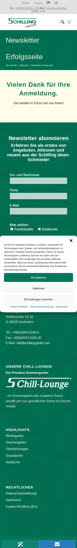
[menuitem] (25, 3)
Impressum (62, 306)
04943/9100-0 (25, 8)
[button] (71, 241)
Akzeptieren (38, 277)
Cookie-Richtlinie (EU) (21, 506)
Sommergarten (16, 442)
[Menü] (69, 22)
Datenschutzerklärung (42, 306)
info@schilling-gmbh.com (49, 9)
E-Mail (15, 205)
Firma (14, 190)
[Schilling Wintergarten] (32, 22)
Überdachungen (17, 449)
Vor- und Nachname (25, 175)
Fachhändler (23, 229)
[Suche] (60, 22)
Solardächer (14, 455)
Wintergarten (15, 435)
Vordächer (13, 462)
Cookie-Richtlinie (18, 306)
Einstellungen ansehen (38, 299)
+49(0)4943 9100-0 (25, 332)
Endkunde (49, 229)
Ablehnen (39, 288)
